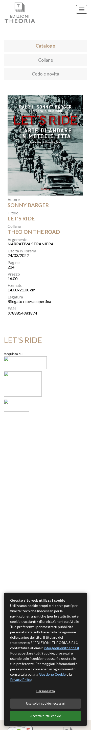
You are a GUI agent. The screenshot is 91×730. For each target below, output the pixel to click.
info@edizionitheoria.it (61, 648)
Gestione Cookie (52, 674)
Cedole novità (45, 73)
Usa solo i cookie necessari (45, 703)
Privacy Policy (20, 679)
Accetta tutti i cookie (45, 716)
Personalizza (45, 691)
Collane (45, 60)
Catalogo (45, 46)
